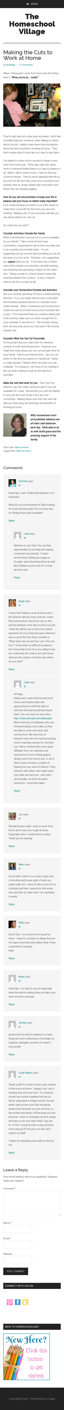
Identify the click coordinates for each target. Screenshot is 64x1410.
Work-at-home (23, 451)
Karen (21, 976)
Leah (26, 533)
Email (7, 1238)
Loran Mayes (25, 1072)
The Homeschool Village (32, 24)
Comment (9, 1188)
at (19, 485)
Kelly (21, 922)
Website (7, 1254)
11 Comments (26, 65)
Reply (12, 520)
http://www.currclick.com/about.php (33, 718)
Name (7, 1222)
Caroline (22, 481)
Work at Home (22, 447)
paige (21, 601)
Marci (21, 864)
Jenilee (22, 1022)
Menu (34, 3)
